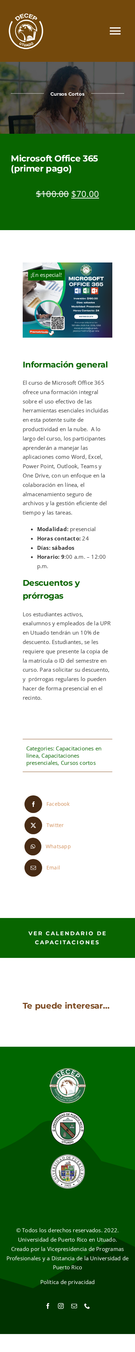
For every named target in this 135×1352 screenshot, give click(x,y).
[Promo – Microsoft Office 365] (68, 300)
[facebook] (48, 1306)
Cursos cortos (78, 762)
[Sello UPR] (68, 1156)
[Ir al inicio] (26, 30)
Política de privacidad (67, 1281)
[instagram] (61, 1306)
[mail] (74, 1306)
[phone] (87, 1306)
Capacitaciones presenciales (53, 759)
